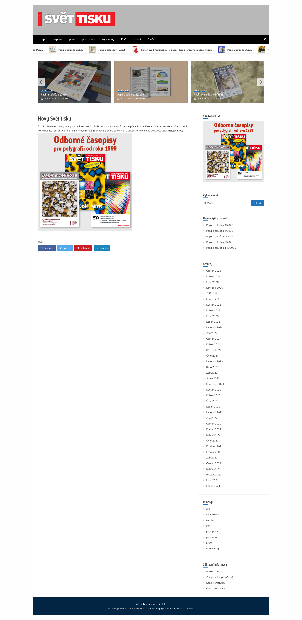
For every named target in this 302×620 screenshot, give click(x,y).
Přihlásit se (212, 571)
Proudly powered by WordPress (126, 608)
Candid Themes (184, 608)
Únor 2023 (212, 400)
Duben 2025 (213, 310)
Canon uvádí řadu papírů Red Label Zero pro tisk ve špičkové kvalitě (150, 49)
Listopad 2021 (214, 451)
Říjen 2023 (212, 367)
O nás (151, 39)
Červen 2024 (213, 338)
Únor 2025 (212, 316)
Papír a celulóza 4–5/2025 (86, 49)
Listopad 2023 (214, 361)
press (72, 39)
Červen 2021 (213, 463)
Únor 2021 (212, 480)
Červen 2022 (213, 423)
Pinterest (84, 247)
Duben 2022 (213, 434)
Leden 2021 (213, 485)
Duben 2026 (213, 276)
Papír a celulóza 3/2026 (207, 94)
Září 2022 (212, 417)
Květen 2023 (213, 389)
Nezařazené (213, 514)
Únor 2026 (212, 282)
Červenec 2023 (215, 383)
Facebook (47, 247)
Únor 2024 (212, 355)
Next (260, 82)
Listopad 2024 (214, 327)
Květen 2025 (213, 304)
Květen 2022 (213, 429)
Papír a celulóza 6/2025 (45, 49)
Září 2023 (212, 372)
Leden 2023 (213, 406)
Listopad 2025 (214, 287)
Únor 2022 (212, 440)
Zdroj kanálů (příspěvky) (219, 577)
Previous (41, 82)
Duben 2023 (213, 395)
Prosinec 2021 (214, 446)
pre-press (57, 39)
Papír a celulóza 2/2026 (219, 230)
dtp (43, 39)
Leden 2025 (213, 321)
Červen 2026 (213, 270)
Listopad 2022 (214, 412)
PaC (123, 39)
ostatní (137, 39)
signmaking (108, 39)
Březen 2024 (213, 350)
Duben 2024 (213, 344)
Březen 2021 (213, 474)
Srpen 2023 (213, 378)
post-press (88, 39)
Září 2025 (212, 293)
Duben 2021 (213, 468)
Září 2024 (212, 333)
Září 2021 (212, 457)
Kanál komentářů (215, 582)
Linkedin (103, 247)
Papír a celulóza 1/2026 (219, 236)
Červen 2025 (213, 299)
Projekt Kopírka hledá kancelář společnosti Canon (268, 49)
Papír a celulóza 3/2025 (214, 49)
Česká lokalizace (215, 588)
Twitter (66, 247)
